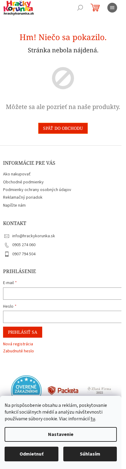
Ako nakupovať (17, 174)
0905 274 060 (23, 245)
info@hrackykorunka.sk (33, 236)
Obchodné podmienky (23, 182)
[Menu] (112, 8)
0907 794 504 (23, 254)
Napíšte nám (14, 205)
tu (93, 418)
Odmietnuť (31, 454)
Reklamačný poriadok (23, 197)
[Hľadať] (80, 8)
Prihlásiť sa (22, 332)
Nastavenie (60, 434)
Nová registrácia (18, 344)
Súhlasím (90, 454)
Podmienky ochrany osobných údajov (37, 190)
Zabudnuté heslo (18, 351)
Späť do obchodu (63, 128)
